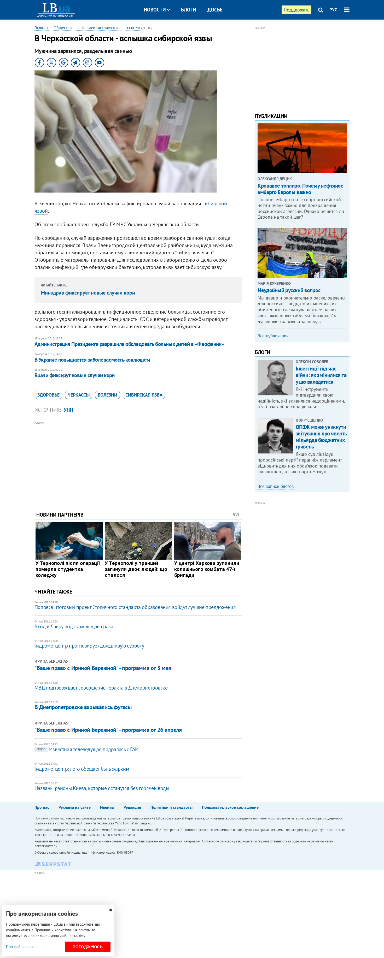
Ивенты (107, 807)
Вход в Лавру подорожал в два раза (73, 626)
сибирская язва (143, 395)
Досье (215, 10)
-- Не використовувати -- (99, 27)
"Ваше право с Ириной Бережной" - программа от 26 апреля (108, 729)
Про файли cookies (22, 946)
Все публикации (273, 336)
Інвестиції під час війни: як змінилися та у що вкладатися (321, 375)
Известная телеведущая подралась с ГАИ (88, 749)
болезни (107, 395)
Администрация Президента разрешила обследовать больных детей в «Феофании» (129, 344)
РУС (333, 10)
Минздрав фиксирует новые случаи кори (88, 292)
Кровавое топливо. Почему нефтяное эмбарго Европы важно (300, 189)
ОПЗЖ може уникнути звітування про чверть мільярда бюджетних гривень (321, 436)
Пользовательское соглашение (230, 807)
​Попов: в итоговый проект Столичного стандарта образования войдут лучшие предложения (135, 607)
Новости (155, 10)
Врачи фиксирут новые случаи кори (74, 375)
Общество (63, 27)
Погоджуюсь (88, 947)
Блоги (188, 10)
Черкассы (79, 395)
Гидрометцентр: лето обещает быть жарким (81, 768)
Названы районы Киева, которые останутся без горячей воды (101, 788)
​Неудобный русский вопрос (289, 290)
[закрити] (110, 910)
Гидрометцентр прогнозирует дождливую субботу (89, 645)
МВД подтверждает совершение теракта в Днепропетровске (101, 687)
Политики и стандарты (171, 807)
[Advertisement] (138, 462)
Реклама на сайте (75, 807)
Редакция (132, 807)
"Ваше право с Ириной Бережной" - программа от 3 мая (102, 668)
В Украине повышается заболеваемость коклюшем (92, 359)
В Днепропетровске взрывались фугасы (83, 707)
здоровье (48, 395)
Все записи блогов (276, 486)
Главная (41, 27)
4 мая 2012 (134, 28)
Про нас (41, 807)
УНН (68, 410)
